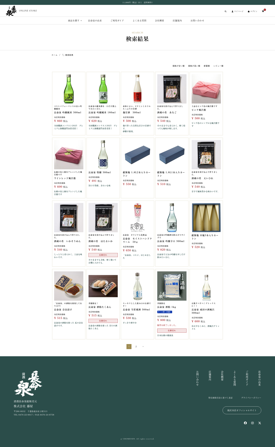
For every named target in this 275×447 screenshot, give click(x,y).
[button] (144, 346)
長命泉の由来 (95, 20)
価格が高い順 (194, 66)
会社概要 (159, 20)
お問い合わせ (197, 20)
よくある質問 (139, 20)
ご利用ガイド (117, 20)
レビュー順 (218, 66)
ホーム (55, 55)
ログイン (254, 11)
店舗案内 (177, 20)
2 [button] (136, 347)
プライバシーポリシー (251, 398)
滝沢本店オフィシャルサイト (242, 410)
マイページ (238, 11)
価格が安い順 (179, 66)
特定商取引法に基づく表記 (221, 398)
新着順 (207, 66)
